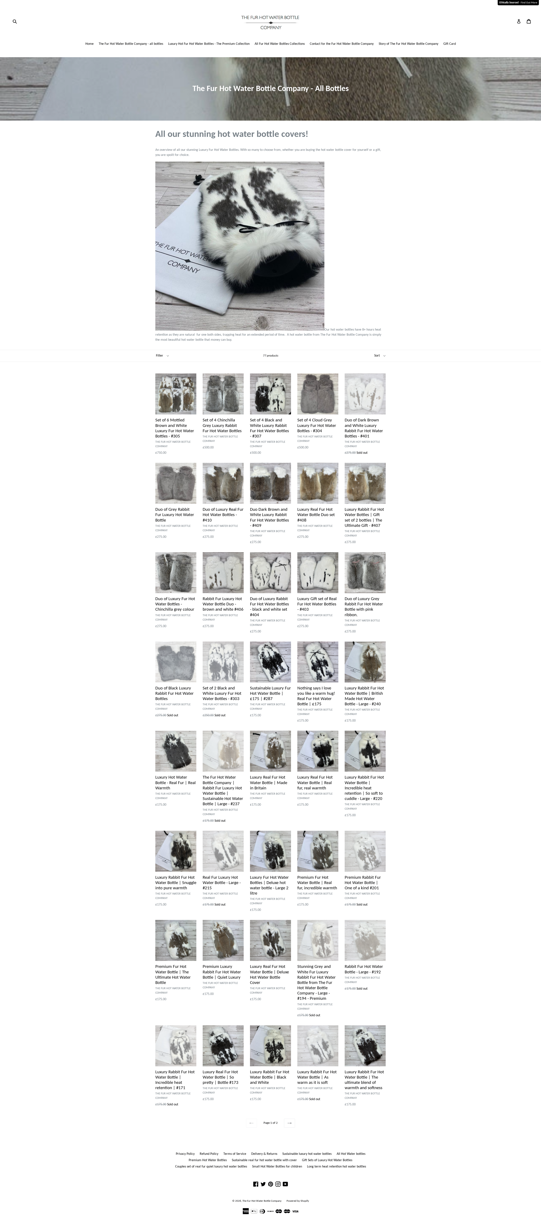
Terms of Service (234, 1154)
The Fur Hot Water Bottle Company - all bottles (131, 44)
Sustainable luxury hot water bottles (307, 1154)
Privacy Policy (185, 1154)
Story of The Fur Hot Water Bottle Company (408, 44)
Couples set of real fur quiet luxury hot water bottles (211, 1166)
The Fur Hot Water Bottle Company (261, 1201)
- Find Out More (518, 2)
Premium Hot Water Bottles (208, 1160)
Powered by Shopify (298, 1201)
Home (89, 44)
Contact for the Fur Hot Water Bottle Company (342, 44)
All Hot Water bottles (351, 1154)
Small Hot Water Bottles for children (277, 1166)
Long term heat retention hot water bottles (336, 1166)
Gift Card (449, 44)
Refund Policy (209, 1154)
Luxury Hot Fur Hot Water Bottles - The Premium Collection (209, 44)
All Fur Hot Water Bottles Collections (280, 44)
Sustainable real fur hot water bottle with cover (264, 1160)
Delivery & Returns (264, 1154)
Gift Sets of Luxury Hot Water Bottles (327, 1160)
